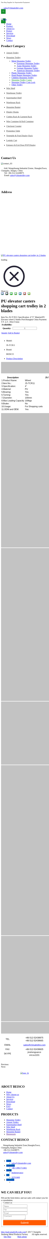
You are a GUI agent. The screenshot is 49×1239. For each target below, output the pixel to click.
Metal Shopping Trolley (21, 61)
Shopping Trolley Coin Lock (23, 82)
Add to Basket (14, 333)
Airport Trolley (12, 53)
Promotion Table (13, 131)
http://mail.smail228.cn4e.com (13, 1232)
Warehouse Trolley (14, 93)
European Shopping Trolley (28, 63)
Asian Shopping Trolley (26, 66)
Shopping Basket (13, 107)
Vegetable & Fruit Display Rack (19, 136)
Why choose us (12, 1094)
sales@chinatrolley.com (12, 8)
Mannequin (11, 1134)
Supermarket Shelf (14, 98)
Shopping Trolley (13, 57)
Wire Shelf (10, 88)
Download (10, 1102)
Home (8, 1092)
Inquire (4, 333)
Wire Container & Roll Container (20, 121)
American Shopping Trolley (28, 70)
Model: (9, 341)
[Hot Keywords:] (3, 11)
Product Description (14, 358)
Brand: (9, 350)
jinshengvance (17, 1173)
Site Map (7, 1237)
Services (9, 1099)
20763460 (15, 1177)
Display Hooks (12, 112)
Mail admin (22, 1237)
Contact (9, 1109)
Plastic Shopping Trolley (21, 73)
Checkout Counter (13, 126)
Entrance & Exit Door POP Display (21, 145)
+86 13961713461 (19, 1168)
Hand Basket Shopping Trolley (24, 75)
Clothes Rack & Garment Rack (19, 117)
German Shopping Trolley (27, 68)
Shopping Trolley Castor (21, 80)
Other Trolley (17, 85)
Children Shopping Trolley (22, 78)
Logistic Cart (11, 140)
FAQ (8, 1106)
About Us (10, 1097)
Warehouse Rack (13, 102)
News (8, 1104)
